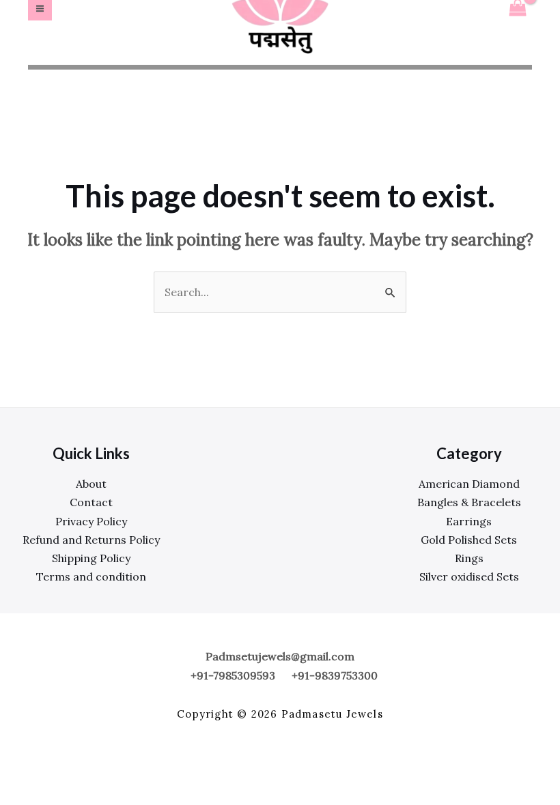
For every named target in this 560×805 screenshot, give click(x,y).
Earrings (469, 521)
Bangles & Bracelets (469, 502)
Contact (91, 502)
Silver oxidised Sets (469, 576)
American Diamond (469, 484)
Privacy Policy (91, 521)
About (91, 484)
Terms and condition (91, 576)
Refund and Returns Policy (91, 539)
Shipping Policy (91, 558)
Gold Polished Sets (469, 539)
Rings (469, 558)
